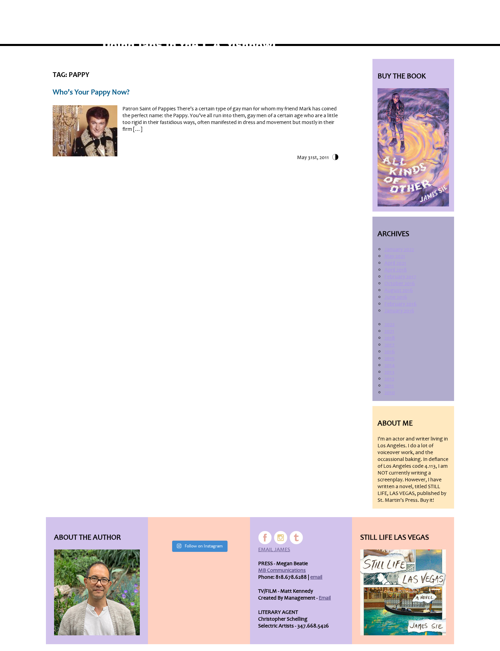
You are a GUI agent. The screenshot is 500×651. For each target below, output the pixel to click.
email (316, 577)
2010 (389, 392)
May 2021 (394, 256)
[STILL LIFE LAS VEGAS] (403, 592)
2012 (389, 378)
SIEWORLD (432, 10)
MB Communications (282, 570)
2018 (389, 338)
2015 (389, 358)
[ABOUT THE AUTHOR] (97, 592)
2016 (389, 351)
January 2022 (399, 249)
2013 (389, 372)
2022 (389, 324)
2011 (389, 385)
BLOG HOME (398, 10)
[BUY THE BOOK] (413, 147)
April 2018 (395, 269)
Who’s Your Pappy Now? (91, 92)
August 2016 (398, 290)
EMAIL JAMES (274, 549)
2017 (389, 344)
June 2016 (395, 297)
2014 (389, 365)
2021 (389, 331)
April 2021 (395, 263)
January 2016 (399, 310)
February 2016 (400, 303)
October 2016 (399, 283)
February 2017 (400, 276)
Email (325, 597)
